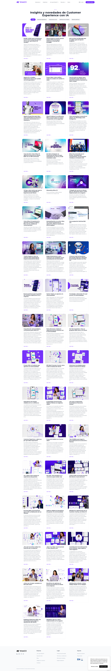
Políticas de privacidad (61, 653)
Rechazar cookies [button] (94, 666)
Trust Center (79, 655)
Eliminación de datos (61, 658)
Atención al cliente (81, 653)
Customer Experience (41, 19)
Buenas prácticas (75, 19)
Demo (69, 2)
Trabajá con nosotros (41, 660)
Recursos (63, 2)
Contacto (38, 662)
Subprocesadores (60, 660)
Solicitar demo (90, 2)
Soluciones (37, 2)
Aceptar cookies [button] (103, 666)
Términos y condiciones (61, 655)
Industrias (45, 2)
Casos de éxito (39, 655)
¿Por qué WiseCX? (54, 2)
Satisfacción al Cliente (64, 19)
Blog (38, 658)
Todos (33, 19)
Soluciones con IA (53, 19)
